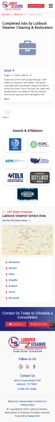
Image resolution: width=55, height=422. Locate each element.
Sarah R (9, 70)
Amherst (13, 286)
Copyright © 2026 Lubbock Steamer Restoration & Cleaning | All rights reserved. (27, 411)
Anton (12, 292)
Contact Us (17, 324)
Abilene (13, 268)
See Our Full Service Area (15, 220)
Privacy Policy (27, 405)
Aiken (12, 274)
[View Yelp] (27, 366)
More (6, 99)
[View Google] (20, 366)
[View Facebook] (34, 366)
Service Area (26, 401)
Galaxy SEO (34, 416)
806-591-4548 (37, 6)
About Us (18, 14)
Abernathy (14, 262)
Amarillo (13, 280)
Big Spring (14, 298)
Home (7, 14)
